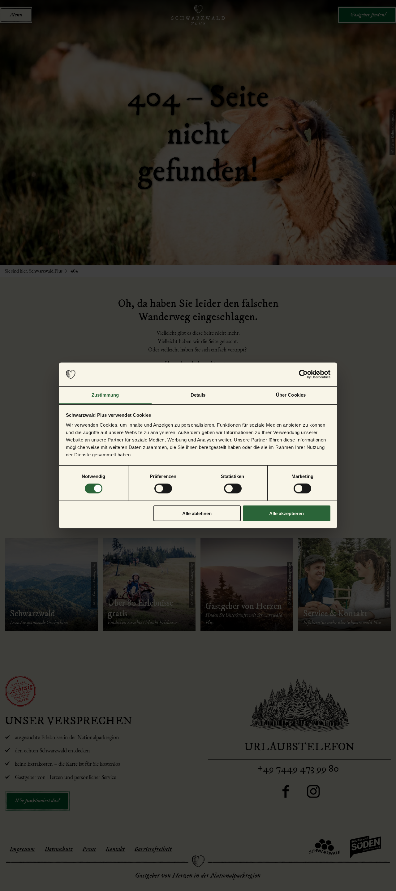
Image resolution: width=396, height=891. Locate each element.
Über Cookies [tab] (291, 395)
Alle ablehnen (197, 513)
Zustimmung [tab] (105, 395)
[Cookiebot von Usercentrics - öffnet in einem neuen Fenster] (303, 374)
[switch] (163, 488)
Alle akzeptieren (286, 513)
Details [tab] (198, 395)
